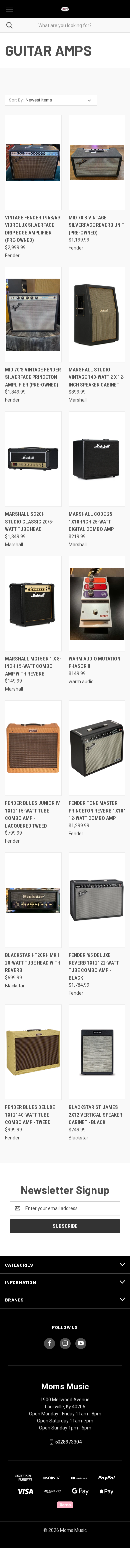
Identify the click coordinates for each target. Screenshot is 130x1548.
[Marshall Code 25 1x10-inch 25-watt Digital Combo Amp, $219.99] (97, 459)
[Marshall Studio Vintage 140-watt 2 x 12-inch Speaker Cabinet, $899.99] (97, 314)
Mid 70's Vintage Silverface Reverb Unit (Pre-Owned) (96, 225)
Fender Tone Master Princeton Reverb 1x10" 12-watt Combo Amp (97, 810)
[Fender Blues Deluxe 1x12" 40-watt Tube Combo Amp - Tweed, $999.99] (33, 1052)
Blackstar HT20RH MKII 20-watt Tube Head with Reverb (32, 962)
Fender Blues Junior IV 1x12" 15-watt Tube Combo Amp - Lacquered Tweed (32, 814)
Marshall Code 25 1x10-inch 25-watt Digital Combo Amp (91, 521)
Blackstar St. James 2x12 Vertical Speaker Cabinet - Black (95, 1114)
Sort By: (16, 99)
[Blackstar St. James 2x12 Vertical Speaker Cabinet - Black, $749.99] (97, 1052)
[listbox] (60, 100)
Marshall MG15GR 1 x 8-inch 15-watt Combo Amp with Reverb (33, 666)
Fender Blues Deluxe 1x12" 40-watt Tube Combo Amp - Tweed (30, 1114)
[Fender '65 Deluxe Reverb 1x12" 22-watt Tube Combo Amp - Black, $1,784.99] (97, 900)
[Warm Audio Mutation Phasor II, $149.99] (97, 603)
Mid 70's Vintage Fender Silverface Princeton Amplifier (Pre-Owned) (33, 377)
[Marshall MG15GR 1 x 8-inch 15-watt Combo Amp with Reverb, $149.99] (33, 603)
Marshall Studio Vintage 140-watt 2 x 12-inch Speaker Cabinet (97, 377)
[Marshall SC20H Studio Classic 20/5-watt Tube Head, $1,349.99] (33, 459)
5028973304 (68, 1442)
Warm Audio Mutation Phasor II (94, 663)
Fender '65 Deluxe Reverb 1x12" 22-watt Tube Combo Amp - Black (94, 966)
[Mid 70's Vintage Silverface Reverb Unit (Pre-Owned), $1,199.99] (97, 162)
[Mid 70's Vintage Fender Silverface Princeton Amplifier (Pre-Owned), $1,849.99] (33, 314)
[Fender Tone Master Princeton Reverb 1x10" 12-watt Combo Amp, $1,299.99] (97, 748)
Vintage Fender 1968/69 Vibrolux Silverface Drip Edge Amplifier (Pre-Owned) (32, 229)
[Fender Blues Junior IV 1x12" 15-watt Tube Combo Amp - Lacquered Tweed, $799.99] (33, 748)
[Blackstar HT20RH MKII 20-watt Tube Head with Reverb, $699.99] (33, 900)
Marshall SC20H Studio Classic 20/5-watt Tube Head (29, 521)
